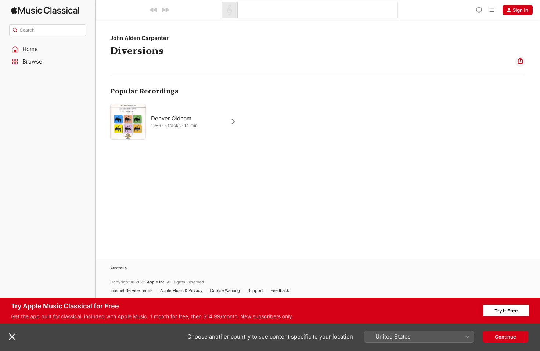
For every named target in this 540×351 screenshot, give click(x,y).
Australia (118, 268)
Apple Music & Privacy (181, 291)
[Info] (479, 10)
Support (255, 291)
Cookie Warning (225, 291)
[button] (48, 49)
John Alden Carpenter (139, 38)
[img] (45, 10)
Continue (505, 337)
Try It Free (506, 311)
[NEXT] (165, 10)
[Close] (12, 336)
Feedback (280, 291)
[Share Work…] (520, 62)
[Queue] (491, 10)
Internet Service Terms (131, 291)
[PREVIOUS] (153, 10)
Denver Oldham (171, 118)
